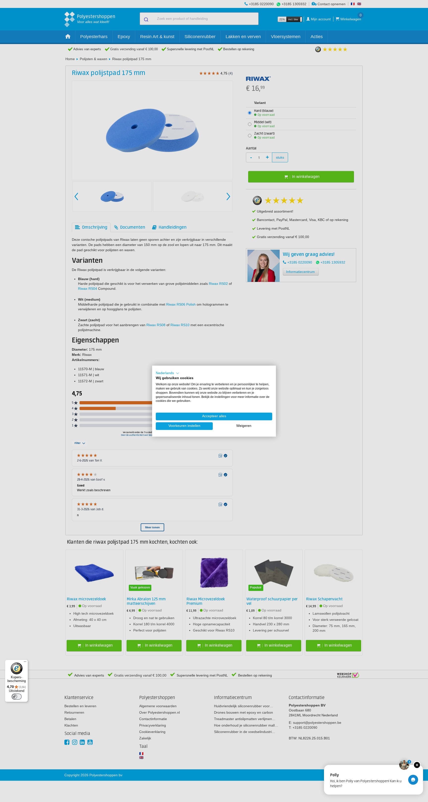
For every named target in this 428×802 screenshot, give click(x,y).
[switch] (17, 697)
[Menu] (25, 663)
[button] (167, 373)
